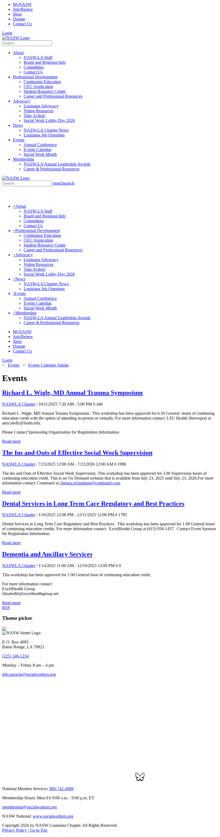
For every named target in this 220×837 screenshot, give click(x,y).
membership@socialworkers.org (29, 807)
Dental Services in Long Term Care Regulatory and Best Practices (93, 503)
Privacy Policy (15, 830)
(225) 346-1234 (15, 656)
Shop (17, 14)
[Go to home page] (16, 38)
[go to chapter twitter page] (5, 779)
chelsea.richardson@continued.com (90, 483)
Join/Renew (23, 9)
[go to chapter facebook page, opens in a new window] (12, 779)
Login (7, 33)
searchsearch (63, 183)
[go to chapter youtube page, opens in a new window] (24, 779)
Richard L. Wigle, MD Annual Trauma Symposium (72, 392)
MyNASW (22, 4)
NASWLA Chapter (18, 404)
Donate (19, 19)
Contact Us (22, 24)
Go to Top (38, 830)
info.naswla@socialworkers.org (29, 674)
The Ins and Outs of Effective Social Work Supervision (77, 452)
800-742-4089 (61, 788)
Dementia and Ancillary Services (47, 554)
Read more (11, 441)
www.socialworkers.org (53, 816)
